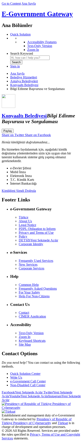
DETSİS (38, 240)
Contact (24, 312)
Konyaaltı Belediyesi (24, 85)
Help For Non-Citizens (34, 296)
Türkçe (23, 217)
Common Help (29, 285)
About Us (25, 221)
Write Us (16, 377)
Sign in (15, 66)
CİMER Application (32, 316)
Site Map (25, 344)
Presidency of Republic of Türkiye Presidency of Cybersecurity (37, 421)
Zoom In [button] (24, 337)
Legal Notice (27, 225)
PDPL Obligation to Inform (37, 229)
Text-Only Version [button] (31, 333)
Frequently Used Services (36, 260)
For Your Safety (29, 292)
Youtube (28, 396)
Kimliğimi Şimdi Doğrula (19, 190)
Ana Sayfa (28, 3)
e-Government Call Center (28, 381)
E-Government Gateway (37, 14)
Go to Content (11, 3)
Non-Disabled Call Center (27, 385)
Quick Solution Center (25, 373)
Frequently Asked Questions (38, 288)
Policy (23, 236)
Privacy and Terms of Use (36, 232)
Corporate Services (31, 268)
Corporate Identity (31, 244)
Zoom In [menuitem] (33, 49)
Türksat (63, 423)
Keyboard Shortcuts (32, 340)
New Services (28, 264)
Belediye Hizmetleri (23, 77)
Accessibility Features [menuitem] (42, 42)
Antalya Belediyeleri (24, 81)
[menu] (45, 44)
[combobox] (30, 58)
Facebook (22, 392)
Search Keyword (21, 53)
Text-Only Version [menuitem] (39, 46)
